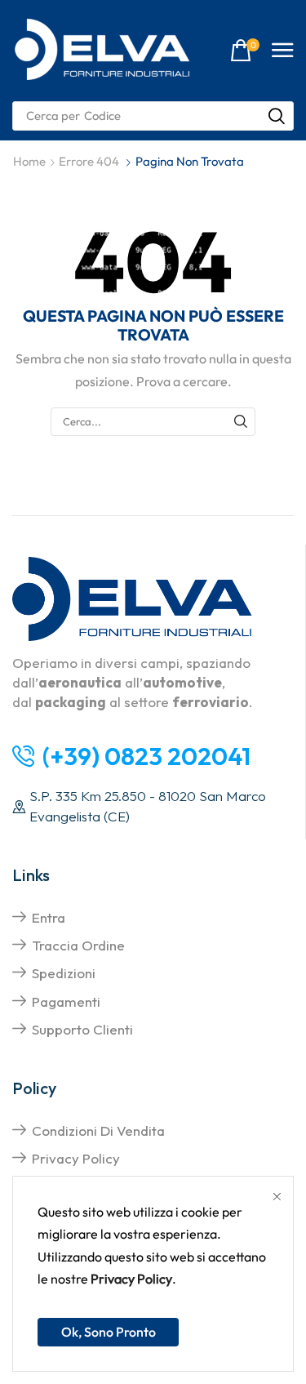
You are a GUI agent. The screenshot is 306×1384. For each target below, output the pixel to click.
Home (29, 161)
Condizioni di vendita (98, 1130)
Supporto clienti (82, 1029)
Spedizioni (63, 972)
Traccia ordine (78, 945)
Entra (48, 917)
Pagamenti (66, 1001)
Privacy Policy (131, 1279)
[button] (244, 51)
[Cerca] (276, 116)
